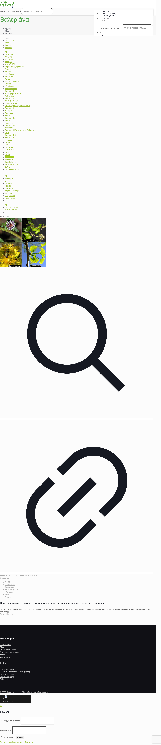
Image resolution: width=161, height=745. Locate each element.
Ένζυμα (8, 110)
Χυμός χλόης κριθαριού (14, 66)
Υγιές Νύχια (10, 198)
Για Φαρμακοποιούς (8, 649)
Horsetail (8, 140)
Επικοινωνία (5, 657)
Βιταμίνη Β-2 (10, 118)
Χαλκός (8, 71)
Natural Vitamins (12, 207)
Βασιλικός (9, 113)
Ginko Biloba (10, 150)
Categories (9, 40)
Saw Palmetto (10, 162)
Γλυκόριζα (9, 54)
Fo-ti (7, 133)
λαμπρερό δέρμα (12, 191)
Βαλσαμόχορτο (11, 164)
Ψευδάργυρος (11, 86)
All (6, 52)
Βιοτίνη (8, 84)
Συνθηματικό (6, 730)
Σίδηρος (8, 57)
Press (2, 654)
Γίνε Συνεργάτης (7, 677)
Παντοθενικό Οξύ (12, 169)
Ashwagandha (11, 89)
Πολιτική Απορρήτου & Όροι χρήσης (15, 672)
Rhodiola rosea (11, 103)
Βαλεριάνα (9, 33)
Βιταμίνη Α (9, 98)
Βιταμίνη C (9, 115)
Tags (7, 43)
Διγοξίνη (8, 62)
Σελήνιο (8, 167)
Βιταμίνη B (9, 91)
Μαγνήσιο (9, 128)
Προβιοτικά (9, 74)
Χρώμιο (8, 79)
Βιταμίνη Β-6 (10, 125)
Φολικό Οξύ (10, 64)
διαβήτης (8, 183)
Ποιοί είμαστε (5, 645)
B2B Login (4, 679)
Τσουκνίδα (9, 59)
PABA (7, 155)
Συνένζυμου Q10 (12, 101)
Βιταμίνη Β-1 (10, 108)
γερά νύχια (9, 193)
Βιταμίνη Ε (9, 137)
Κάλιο (7, 152)
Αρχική (8, 28)
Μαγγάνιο (9, 159)
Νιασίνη (8, 69)
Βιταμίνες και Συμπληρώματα (17, 106)
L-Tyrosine (9, 147)
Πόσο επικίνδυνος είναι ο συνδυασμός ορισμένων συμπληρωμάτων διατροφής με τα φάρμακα (52, 603)
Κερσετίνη (9, 123)
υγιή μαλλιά (10, 196)
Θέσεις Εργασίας (7, 669)
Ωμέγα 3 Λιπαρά (12, 81)
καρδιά (8, 186)
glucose (8, 181)
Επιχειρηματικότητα (13, 93)
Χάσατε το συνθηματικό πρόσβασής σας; (17, 742)
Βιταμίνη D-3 (10, 135)
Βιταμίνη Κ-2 (10, 120)
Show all (8, 48)
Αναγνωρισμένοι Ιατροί (9, 652)
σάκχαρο (9, 188)
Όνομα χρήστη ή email (10, 721)
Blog (7, 31)
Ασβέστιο (9, 76)
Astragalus (9, 96)
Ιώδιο (7, 145)
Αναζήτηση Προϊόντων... (110, 28)
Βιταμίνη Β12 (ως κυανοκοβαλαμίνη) (20, 130)
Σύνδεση (20, 737)
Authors (8, 45)
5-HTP (7, 142)
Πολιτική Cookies (7, 674)
